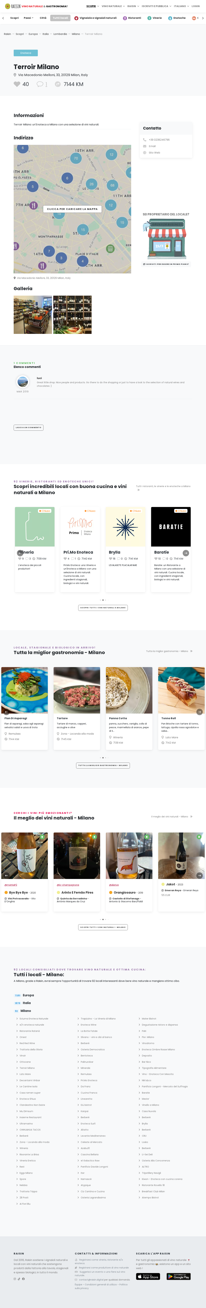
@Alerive (114, 885)
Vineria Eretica (27, 1160)
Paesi (27, 18)
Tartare (62, 718)
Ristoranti (134, 18)
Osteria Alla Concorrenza (155, 1160)
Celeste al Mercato (91, 1142)
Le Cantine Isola (28, 1086)
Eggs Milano (26, 1173)
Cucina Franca (88, 1092)
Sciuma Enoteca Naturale (33, 1018)
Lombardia (60, 34)
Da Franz (85, 1086)
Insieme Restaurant (30, 1117)
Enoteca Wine (88, 1024)
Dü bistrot (86, 1105)
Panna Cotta (118, 718)
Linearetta (86, 1098)
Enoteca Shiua (27, 1098)
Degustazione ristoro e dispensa (159, 1024)
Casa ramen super (30, 1092)
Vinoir (22, 1055)
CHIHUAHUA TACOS (30, 1129)
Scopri (91, 6)
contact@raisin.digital (91, 1279)
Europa (33, 34)
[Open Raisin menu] (138, 6)
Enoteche (179, 18)
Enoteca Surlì (87, 1123)
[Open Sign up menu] (170, 6)
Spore (22, 1179)
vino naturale (178, 1260)
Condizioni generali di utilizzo (101, 1284)
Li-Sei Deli (147, 1154)
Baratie (161, 552)
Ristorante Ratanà (29, 1031)
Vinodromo (147, 1043)
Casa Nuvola (148, 1111)
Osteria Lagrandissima (93, 1197)
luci (39, 378)
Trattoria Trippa (28, 1191)
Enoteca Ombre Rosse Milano (158, 1049)
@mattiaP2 (11, 885)
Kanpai (84, 1111)
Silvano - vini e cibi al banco (96, 1037)
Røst (21, 1166)
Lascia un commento (28, 427)
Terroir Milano (27, 1068)
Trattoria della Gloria (30, 1049)
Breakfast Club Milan (153, 1191)
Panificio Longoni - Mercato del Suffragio (164, 1086)
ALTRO (145, 1166)
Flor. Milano (147, 1037)
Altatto (84, 1129)
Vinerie (157, 18)
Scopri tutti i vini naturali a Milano (103, 607)
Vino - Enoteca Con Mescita (157, 1074)
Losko (144, 1142)
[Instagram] (15, 1279)
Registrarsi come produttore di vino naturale (104, 1267)
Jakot (174, 884)
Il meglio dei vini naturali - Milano (170, 816)
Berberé (84, 1043)
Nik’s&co (146, 1080)
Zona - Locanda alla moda (77, 734)
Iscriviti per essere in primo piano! (167, 264)
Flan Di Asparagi (16, 718)
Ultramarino (26, 1123)
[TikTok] (19, 1279)
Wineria (26, 552)
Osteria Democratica (92, 1049)
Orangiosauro (128, 893)
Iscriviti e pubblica (155, 6)
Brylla (114, 552)
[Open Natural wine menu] (124, 6)
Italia (45, 34)
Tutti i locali (60, 18)
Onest (23, 1037)
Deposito (146, 1055)
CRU (143, 1135)
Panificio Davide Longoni (94, 1166)
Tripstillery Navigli (151, 1173)
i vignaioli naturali (55, 1260)
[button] (103, 600)
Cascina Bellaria (89, 1154)
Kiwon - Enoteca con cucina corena (161, 1179)
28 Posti (23, 1197)
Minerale (85, 1068)
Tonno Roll (168, 718)
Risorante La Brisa (29, 1154)
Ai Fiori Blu (24, 1203)
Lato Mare (171, 737)
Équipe (79, 1284)
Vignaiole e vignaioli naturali (98, 18)
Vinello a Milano (150, 1105)
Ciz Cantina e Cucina (92, 1191)
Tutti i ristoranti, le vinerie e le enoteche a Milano (163, 486)
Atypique (85, 1185)
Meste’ (145, 1098)
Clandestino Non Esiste (32, 1105)
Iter (82, 1173)
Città (43, 18)
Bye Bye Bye (22, 893)
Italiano (180, 6)
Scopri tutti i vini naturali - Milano (103, 927)
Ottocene (25, 1062)
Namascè (86, 1179)
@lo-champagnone (68, 885)
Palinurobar (86, 1062)
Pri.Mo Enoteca (78, 552)
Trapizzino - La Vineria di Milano (98, 1018)
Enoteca (25, 53)
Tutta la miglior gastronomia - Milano (167, 651)
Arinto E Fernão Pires (77, 893)
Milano (76, 34)
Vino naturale (112, 6)
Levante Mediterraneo (93, 1135)
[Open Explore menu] (98, 6)
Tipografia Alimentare (153, 1068)
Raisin (7, 34)
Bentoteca (86, 1055)
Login (196, 6)
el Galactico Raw (89, 1160)
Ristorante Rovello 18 (153, 1185)
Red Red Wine (27, 1043)
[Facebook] (23, 1279)
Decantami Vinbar (29, 1080)
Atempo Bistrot (150, 1197)
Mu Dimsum (26, 1111)
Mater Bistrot (148, 1018)
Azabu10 (85, 1148)
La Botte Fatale (89, 1031)
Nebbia (23, 1185)
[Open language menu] (188, 6)
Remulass (15, 734)
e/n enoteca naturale (31, 1024)
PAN (143, 1031)
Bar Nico (146, 1062)
